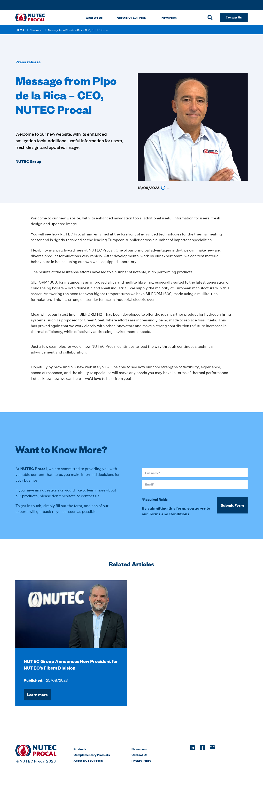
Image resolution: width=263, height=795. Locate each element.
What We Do (94, 17)
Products (80, 749)
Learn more (37, 694)
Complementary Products (92, 754)
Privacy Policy (141, 760)
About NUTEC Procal (131, 17)
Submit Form (232, 505)
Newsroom (168, 17)
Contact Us (139, 754)
